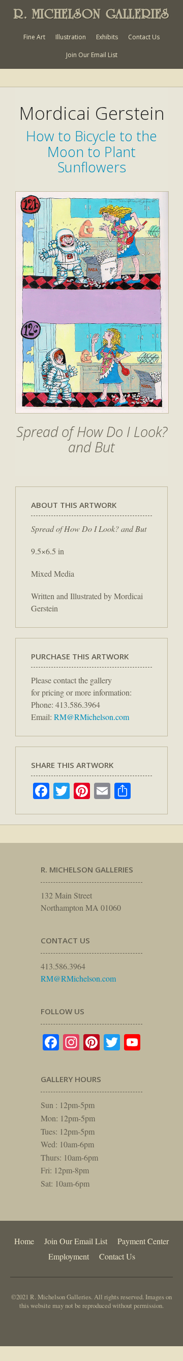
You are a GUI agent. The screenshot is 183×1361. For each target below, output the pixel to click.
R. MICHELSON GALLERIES (91, 13)
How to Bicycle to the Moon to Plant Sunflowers (91, 151)
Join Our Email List (91, 54)
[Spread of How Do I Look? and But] (92, 419)
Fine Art (34, 37)
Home (24, 1241)
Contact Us (144, 37)
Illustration (70, 37)
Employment (68, 1256)
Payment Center (143, 1241)
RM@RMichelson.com (91, 716)
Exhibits (107, 37)
